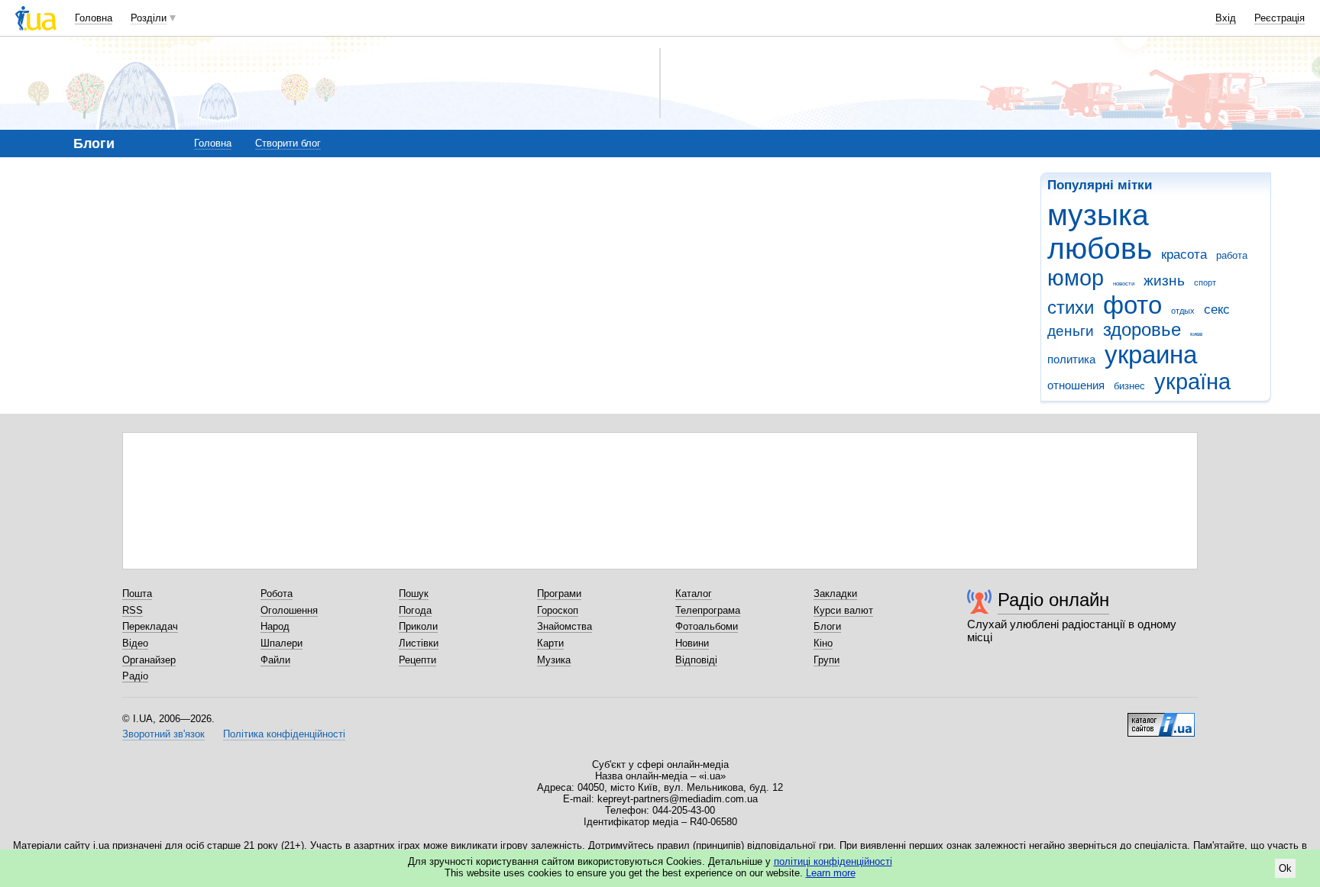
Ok (1285, 868)
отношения (1076, 385)
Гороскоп (557, 610)
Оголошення (289, 610)
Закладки (835, 593)
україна (1192, 381)
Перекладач (150, 626)
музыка (1098, 214)
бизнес (1129, 386)
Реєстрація (1279, 18)
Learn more (831, 873)
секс (1217, 309)
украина (1151, 354)
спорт (1205, 282)
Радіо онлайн (1053, 599)
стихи (1070, 308)
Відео (135, 643)
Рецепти (417, 660)
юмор (1075, 278)
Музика (554, 660)
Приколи (418, 626)
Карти (550, 643)
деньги (1070, 331)
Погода (415, 610)
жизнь (1164, 281)
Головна (93, 18)
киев (1196, 334)
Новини (692, 643)
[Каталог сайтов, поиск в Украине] (1161, 719)
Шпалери (281, 643)
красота (1184, 254)
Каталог (693, 593)
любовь (1099, 248)
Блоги (827, 626)
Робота (276, 593)
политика (1071, 359)
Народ (275, 626)
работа (1231, 255)
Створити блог (288, 143)
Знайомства (564, 626)
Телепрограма (707, 610)
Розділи (149, 18)
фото (1132, 305)
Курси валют (843, 610)
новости (1123, 283)
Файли (275, 660)
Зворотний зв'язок (163, 734)
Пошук (414, 593)
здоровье (1142, 330)
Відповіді (696, 660)
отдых (1183, 310)
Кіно (823, 643)
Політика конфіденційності (284, 734)
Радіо (135, 676)
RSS (132, 610)
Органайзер (149, 660)
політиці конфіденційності (833, 861)
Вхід (1225, 18)
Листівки (418, 643)
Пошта (137, 593)
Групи (827, 660)
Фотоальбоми (706, 626)
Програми (559, 593)
